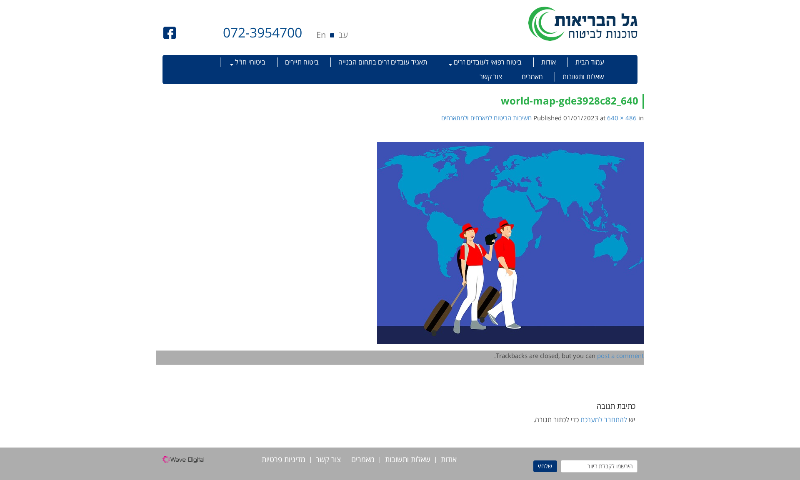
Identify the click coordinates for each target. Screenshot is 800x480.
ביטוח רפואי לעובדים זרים (487, 62)
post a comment (620, 355)
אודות (548, 62)
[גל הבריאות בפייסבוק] (169, 32)
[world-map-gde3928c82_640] (510, 242)
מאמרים (532, 76)
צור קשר (491, 76)
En (321, 34)
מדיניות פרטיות (283, 460)
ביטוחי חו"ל (249, 62)
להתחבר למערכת (603, 419)
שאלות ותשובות (583, 76)
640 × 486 (622, 118)
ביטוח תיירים (302, 62)
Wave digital (183, 462)
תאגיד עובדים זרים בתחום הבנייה (382, 62)
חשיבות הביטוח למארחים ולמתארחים (486, 118)
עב (343, 34)
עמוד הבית (589, 62)
